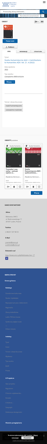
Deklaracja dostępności (14, 412)
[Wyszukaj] (43, 12)
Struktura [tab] (38, 51)
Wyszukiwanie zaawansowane (29, 16)
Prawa (8, 371)
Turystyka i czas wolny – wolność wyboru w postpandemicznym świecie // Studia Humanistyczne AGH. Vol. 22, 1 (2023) (13, 171)
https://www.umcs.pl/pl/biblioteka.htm (18, 255)
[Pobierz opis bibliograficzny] (8, 186)
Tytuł (7, 342)
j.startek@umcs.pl (11, 242)
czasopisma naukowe (14, 110)
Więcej (36, 193)
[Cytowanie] (42, 21)
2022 (6, 70)
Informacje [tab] (23, 51)
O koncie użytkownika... (14, 393)
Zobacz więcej (11, 329)
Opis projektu (10, 384)
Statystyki (9, 407)
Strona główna (10, 281)
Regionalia (9, 307)
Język (7, 366)
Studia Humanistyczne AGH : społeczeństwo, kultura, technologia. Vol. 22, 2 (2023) (33, 171)
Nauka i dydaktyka (12, 298)
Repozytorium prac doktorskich (16, 303)
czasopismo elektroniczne (14, 76)
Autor (8, 347)
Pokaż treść (10, 41)
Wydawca (9, 356)
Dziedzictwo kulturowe (14, 293)
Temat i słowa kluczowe (14, 352)
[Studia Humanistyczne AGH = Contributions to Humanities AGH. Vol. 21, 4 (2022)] (8, 31)
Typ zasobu (10, 361)
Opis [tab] (9, 51)
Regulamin (9, 388)
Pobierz (11, 47)
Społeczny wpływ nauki (14, 322)
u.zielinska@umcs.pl (12, 245)
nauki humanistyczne (14, 106)
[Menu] (44, 2)
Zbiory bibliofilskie (12, 312)
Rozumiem (27, 438)
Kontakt (8, 398)
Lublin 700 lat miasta (13, 317)
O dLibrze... (9, 403)
